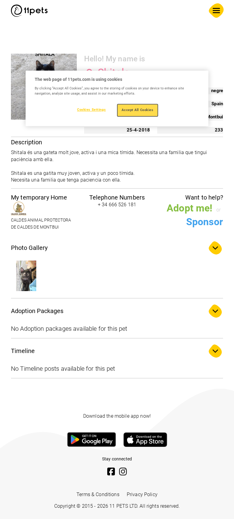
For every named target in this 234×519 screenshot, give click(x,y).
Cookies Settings (91, 109)
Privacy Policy (142, 494)
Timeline (23, 351)
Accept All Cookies (137, 110)
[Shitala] (26, 276)
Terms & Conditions (97, 494)
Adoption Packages (37, 311)
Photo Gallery (29, 247)
